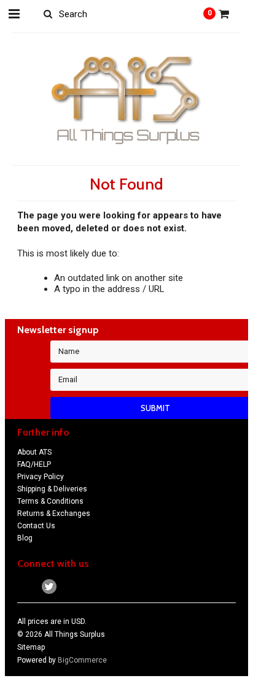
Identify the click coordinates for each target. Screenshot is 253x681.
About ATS (34, 452)
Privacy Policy (40, 476)
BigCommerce (82, 660)
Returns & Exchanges (53, 513)
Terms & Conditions (50, 501)
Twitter (49, 586)
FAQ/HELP (34, 464)
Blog (25, 538)
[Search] (48, 13)
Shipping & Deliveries (52, 489)
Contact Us (36, 525)
